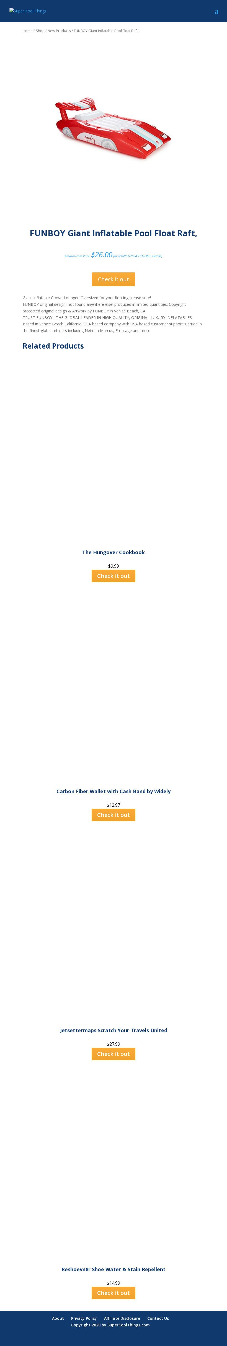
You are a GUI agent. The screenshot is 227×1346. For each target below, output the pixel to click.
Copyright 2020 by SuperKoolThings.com (110, 1325)
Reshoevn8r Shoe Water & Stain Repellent (113, 1269)
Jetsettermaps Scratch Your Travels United (113, 1030)
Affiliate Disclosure (122, 1318)
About (58, 1318)
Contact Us (158, 1318)
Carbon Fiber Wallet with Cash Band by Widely (113, 791)
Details (156, 256)
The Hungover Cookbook (113, 552)
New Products (59, 30)
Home (28, 30)
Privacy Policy (84, 1318)
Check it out (113, 279)
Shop (40, 30)
